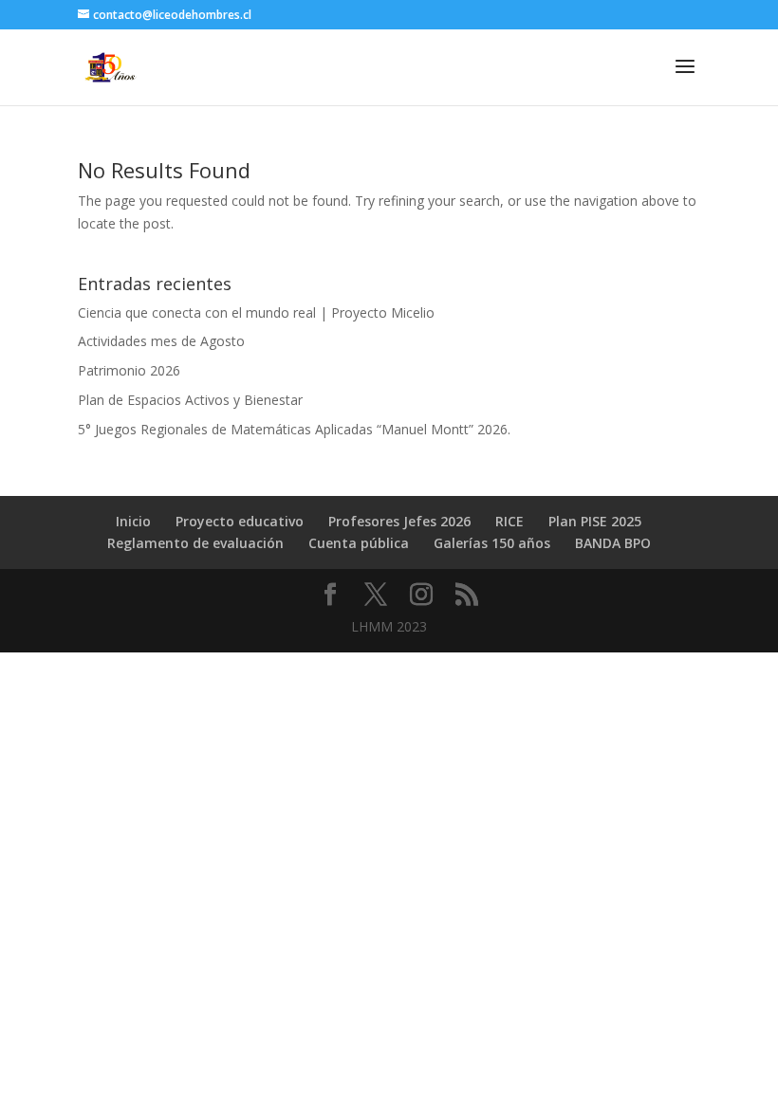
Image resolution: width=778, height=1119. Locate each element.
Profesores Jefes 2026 (399, 521)
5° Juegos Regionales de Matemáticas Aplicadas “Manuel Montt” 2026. (294, 429)
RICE (509, 521)
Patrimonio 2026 (129, 370)
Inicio (133, 521)
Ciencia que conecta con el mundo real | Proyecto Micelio (256, 312)
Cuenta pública (358, 543)
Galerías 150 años (492, 543)
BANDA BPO (613, 543)
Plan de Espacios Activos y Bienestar (190, 400)
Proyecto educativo (240, 521)
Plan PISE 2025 (594, 521)
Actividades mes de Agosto (161, 341)
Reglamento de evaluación (195, 543)
